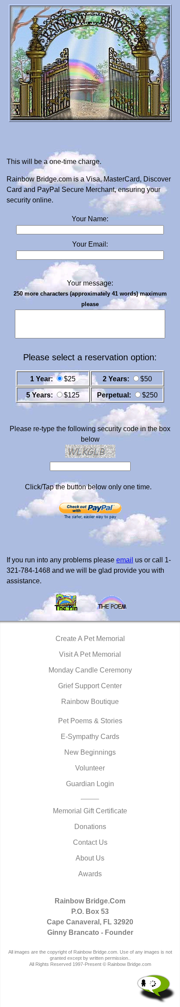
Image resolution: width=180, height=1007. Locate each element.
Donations (90, 826)
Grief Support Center (90, 686)
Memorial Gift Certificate (90, 811)
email (124, 560)
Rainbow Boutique (90, 701)
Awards (90, 874)
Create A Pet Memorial (90, 638)
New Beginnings (90, 752)
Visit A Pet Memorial (90, 654)
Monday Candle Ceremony (90, 670)
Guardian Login (90, 783)
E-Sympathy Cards (90, 736)
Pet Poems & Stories (90, 721)
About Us (90, 858)
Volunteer (90, 768)
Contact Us (90, 842)
